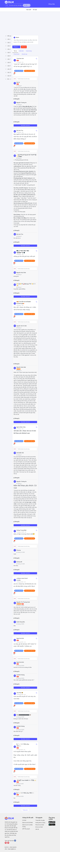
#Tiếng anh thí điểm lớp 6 (29, 70)
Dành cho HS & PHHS (27, 822)
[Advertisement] (30, 23)
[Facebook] (15, 840)
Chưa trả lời (16, 54)
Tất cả (15, 51)
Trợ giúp (28, 9)
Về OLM (35, 9)
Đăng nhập (52, 4)
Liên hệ (37, 829)
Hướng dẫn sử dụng (40, 822)
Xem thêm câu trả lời (25, 125)
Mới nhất (21, 51)
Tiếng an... (16, 46)
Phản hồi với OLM (39, 824)
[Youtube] (6, 843)
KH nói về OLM (39, 827)
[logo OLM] (9, 2)
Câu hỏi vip (24, 54)
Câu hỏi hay (29, 51)
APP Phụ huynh (26, 829)
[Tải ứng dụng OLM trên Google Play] (52, 824)
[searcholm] (7, 5)
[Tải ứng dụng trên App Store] (52, 822)
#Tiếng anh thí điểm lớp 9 (29, 260)
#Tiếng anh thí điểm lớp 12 (30, 650)
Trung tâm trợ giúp (40, 820)
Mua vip (24, 46)
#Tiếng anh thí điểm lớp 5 (29, 143)
